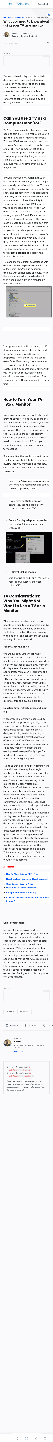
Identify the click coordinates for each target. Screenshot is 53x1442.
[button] (4, 4)
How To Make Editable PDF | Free (22, 874)
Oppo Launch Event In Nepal (19, 884)
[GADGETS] (9, 1011)
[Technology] (24, 1011)
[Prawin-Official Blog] (19, 5)
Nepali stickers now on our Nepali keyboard (27, 879)
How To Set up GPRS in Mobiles (21, 887)
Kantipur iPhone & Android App (21, 892)
